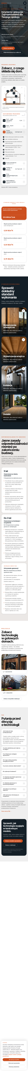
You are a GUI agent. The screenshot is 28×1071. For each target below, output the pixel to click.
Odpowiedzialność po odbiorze (12, 52)
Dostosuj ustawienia (14, 1066)
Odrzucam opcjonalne (14, 1063)
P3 (11, 90)
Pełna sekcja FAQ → (6, 811)
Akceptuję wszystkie (14, 1059)
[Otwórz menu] (25, 3)
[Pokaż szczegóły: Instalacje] (23, 368)
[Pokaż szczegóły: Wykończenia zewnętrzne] (23, 310)
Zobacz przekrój (8, 48)
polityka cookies (12, 1054)
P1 (14, 102)
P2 (16, 96)
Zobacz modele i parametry (13, 841)
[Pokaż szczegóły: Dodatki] (23, 397)
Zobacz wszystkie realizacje (12, 698)
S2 (13, 93)
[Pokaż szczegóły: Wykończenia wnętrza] (23, 339)
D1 (7, 91)
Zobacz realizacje (10, 845)
